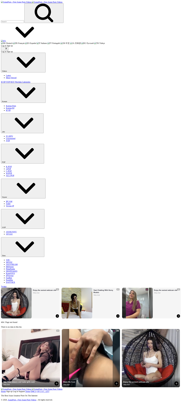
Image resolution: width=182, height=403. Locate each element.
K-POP (9, 167)
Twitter (4, 286)
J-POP (8, 169)
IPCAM (9, 201)
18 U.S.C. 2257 (43, 391)
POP (4, 162)
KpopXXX (10, 273)
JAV (3, 132)
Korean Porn (11, 106)
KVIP (3, 82)
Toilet (8, 204)
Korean (5, 101)
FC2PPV (9, 136)
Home (3, 391)
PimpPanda (10, 269)
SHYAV (9, 262)
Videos (4, 71)
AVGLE (9, 234)
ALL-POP (10, 175)
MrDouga (10, 267)
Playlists (18, 82)
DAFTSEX (10, 282)
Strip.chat (36, 293)
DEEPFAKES (11, 271)
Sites (4, 256)
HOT (12, 82)
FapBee (9, 278)
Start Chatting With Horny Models (103, 291)
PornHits (9, 280)
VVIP (4, 227)
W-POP (9, 173)
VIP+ (8, 260)
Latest (8, 75)
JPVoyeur (9, 276)
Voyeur (4, 197)
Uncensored (10, 138)
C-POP (9, 171)
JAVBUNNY (11, 232)
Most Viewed (11, 78)
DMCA (34, 391)
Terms (27, 391)
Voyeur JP (10, 206)
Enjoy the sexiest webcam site (44, 290)
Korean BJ (10, 108)
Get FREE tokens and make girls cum (19, 382)
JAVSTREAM (12, 264)
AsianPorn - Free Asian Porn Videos (22, 400)
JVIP (8, 82)
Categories (26, 82)
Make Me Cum (69, 382)
